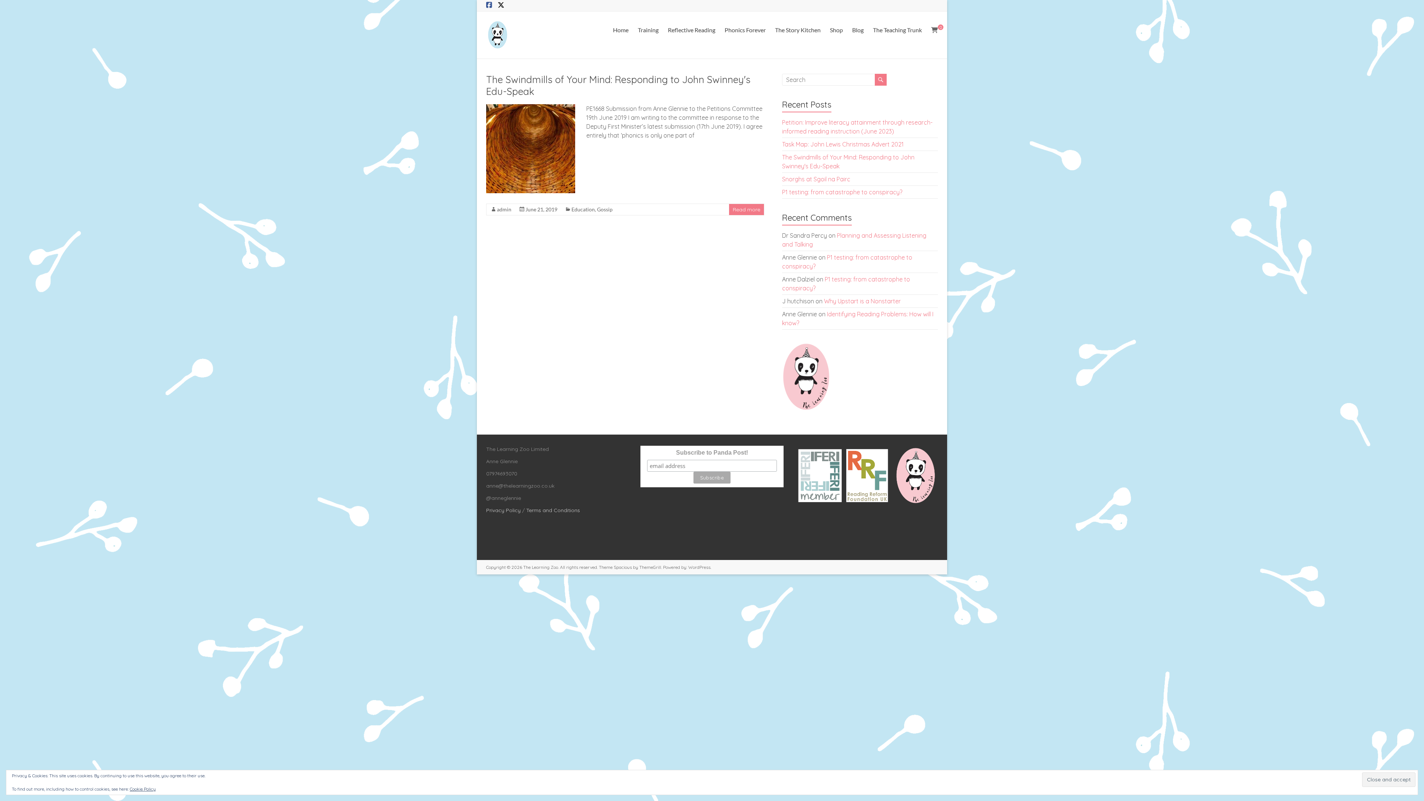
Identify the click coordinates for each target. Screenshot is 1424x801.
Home (621, 29)
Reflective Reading (691, 29)
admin (504, 209)
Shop (836, 29)
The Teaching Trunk (897, 29)
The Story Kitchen (798, 29)
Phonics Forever (745, 29)
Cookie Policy (143, 789)
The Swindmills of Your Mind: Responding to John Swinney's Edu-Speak (618, 85)
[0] (934, 30)
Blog (858, 29)
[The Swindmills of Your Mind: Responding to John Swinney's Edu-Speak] (530, 108)
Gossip (605, 209)
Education (583, 209)
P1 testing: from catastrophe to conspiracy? (842, 192)
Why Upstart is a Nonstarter (862, 301)
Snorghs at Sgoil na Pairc (816, 179)
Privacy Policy (503, 510)
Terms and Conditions (553, 510)
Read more (746, 209)
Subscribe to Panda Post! (712, 452)
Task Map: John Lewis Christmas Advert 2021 (843, 144)
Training (648, 29)
